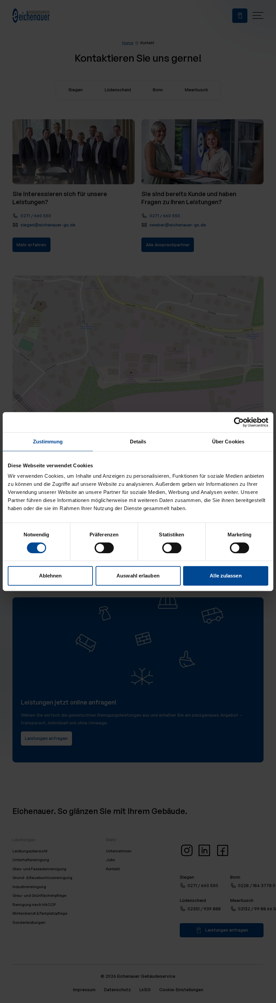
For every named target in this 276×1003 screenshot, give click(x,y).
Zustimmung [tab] (48, 441)
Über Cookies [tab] (228, 441)
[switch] (104, 547)
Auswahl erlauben (138, 575)
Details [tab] (138, 441)
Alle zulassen (225, 575)
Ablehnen (50, 575)
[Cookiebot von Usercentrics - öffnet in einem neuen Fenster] (238, 422)
